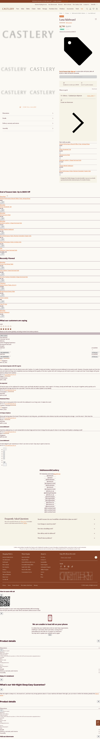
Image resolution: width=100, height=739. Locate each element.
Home (60, 13)
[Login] (90, 9)
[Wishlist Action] (2, 202)
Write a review (4, 335)
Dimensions (3, 648)
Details (2, 669)
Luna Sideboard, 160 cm (10, 374)
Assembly (3, 673)
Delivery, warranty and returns (9, 671)
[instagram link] (68, 566)
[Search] (87, 8)
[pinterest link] (64, 566)
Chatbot (25, 523)
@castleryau (57, 474)
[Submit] (96, 557)
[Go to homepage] (8, 9)
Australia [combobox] (93, 4)
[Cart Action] (60, 147)
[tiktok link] (72, 566)
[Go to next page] (5, 464)
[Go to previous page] (5, 448)
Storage (67, 13)
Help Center (23, 521)
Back (50, 635)
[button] (93, 8)
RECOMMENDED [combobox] (5, 352)
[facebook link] (61, 566)
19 (4, 462)
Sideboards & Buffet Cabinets (78, 13)
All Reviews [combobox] (95, 352)
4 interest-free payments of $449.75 (67, 31)
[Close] (1, 595)
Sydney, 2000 (90, 95)
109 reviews (69, 22)
